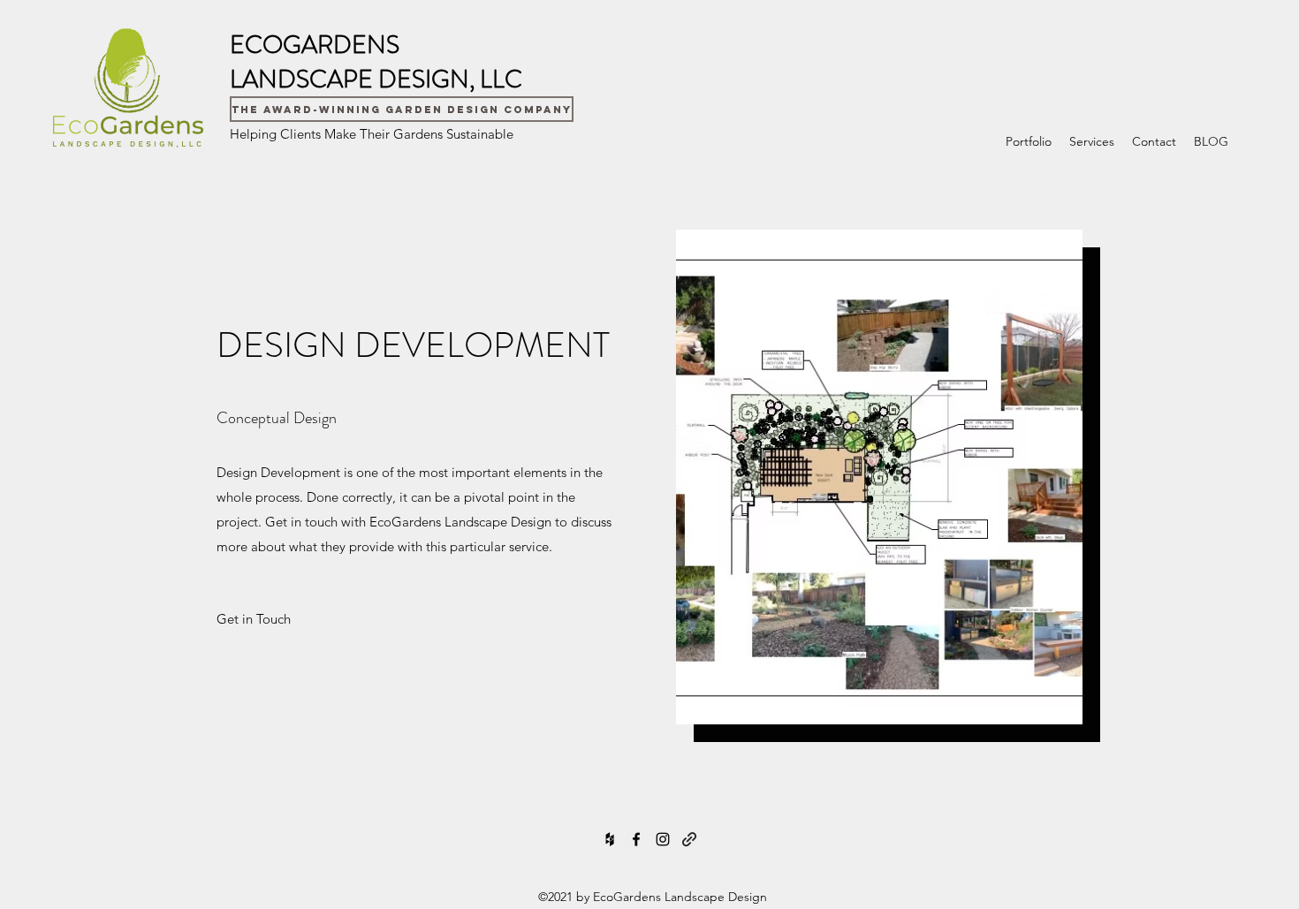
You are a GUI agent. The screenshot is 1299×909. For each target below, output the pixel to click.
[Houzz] (610, 839)
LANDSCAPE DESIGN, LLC (376, 79)
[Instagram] (663, 839)
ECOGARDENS (314, 45)
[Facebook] (636, 839)
